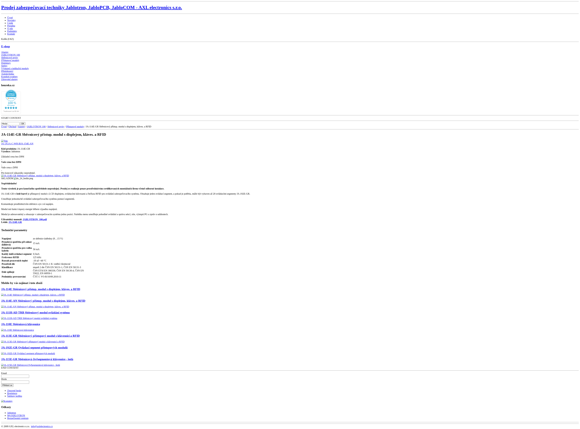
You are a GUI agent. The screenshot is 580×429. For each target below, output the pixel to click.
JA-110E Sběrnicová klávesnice (20, 324)
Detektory (6, 63)
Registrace (12, 393)
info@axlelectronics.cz (42, 426)
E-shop (5, 46)
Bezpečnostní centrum (17, 418)
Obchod (12, 126)
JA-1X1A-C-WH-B (10, 143)
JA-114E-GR (15, 222)
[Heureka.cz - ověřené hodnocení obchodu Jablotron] (11, 113)
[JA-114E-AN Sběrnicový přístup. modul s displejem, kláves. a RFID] (35, 306)
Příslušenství (7, 71)
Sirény (4, 65)
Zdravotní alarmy (9, 79)
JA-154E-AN (26, 143)
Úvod (4, 126)
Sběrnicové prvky (9, 57)
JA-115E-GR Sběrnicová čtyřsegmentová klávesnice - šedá (37, 359)
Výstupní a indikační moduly (15, 68)
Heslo (4, 379)
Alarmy (4, 52)
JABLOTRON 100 (10, 55)
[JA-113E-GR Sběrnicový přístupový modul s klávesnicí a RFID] (33, 341)
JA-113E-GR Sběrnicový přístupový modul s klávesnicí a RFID (40, 335)
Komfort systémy (9, 76)
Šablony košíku (14, 396)
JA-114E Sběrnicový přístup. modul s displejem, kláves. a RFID (40, 289)
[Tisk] (4, 140)
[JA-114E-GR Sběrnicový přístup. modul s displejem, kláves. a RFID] (35, 175)
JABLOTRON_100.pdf (35, 219)
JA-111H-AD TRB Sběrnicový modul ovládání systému (35, 312)
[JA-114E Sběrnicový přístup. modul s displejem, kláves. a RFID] (33, 295)
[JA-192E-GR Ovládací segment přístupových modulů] (28, 353)
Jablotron (11, 412)
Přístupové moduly (10, 60)
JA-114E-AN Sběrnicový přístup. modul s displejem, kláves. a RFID (43, 300)
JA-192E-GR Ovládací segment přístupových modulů (34, 347)
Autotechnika (7, 74)
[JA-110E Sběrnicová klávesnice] (17, 330)
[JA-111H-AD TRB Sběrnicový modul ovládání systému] (29, 318)
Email (4, 373)
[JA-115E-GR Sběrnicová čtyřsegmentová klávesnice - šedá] (30, 365)
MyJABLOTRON (16, 415)
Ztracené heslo (14, 390)
